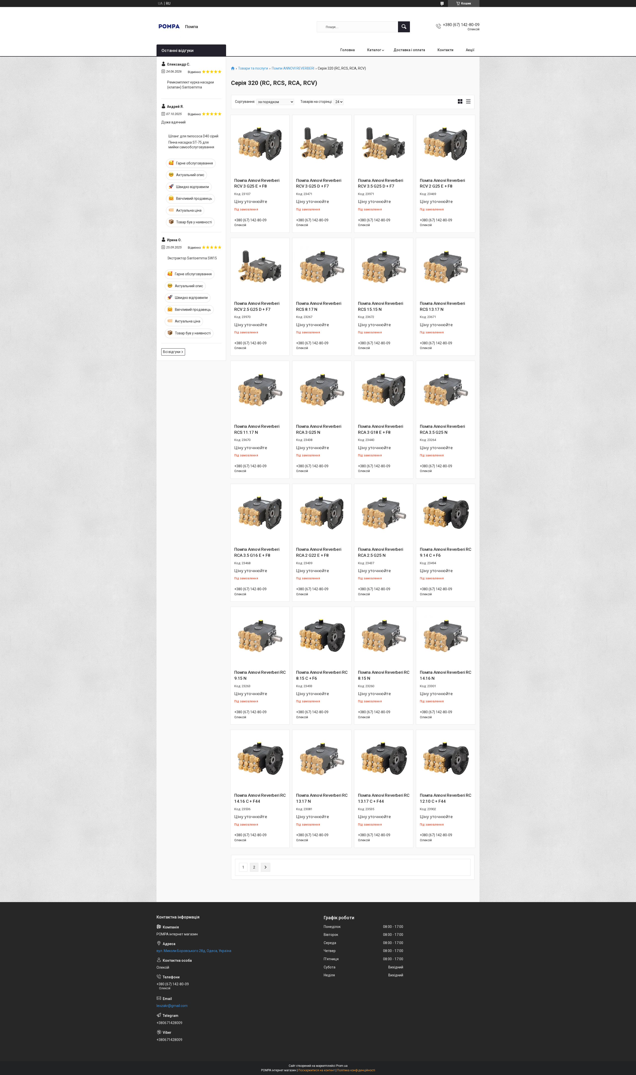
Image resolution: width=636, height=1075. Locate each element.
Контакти (445, 50)
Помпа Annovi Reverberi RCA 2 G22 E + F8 (318, 552)
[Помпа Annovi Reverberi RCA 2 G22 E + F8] (321, 513)
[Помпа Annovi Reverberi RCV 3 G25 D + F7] (321, 144)
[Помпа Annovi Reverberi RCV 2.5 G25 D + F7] (260, 267)
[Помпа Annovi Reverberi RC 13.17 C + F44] (383, 759)
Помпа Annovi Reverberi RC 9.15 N (260, 675)
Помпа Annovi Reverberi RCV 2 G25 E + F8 (442, 183)
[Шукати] (404, 26)
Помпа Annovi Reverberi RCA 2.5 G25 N (380, 552)
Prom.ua (342, 1066)
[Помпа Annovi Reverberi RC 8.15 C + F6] (321, 636)
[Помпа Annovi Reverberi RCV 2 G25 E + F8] (445, 144)
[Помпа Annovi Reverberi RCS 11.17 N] (260, 390)
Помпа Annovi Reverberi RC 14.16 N (445, 675)
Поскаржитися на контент (316, 1070)
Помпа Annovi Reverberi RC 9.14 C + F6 (445, 552)
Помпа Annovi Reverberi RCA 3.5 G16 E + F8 (256, 552)
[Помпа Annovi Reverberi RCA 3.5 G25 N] (445, 390)
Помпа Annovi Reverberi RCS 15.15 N (380, 306)
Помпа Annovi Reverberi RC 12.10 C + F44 (445, 798)
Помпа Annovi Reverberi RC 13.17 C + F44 (383, 798)
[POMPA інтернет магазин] (169, 26)
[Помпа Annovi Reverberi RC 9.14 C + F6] (445, 513)
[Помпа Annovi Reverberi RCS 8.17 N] (321, 267)
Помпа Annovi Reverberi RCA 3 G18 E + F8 (380, 429)
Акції (470, 50)
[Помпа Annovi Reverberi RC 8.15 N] (383, 636)
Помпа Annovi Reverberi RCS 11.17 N (256, 429)
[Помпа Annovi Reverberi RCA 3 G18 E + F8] (383, 390)
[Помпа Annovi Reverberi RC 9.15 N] (260, 636)
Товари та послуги (253, 68)
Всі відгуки (171, 352)
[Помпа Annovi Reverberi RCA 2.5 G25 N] (383, 513)
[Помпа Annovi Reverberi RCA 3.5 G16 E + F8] (260, 513)
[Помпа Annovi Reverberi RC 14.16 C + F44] (260, 759)
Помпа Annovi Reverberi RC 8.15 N (383, 675)
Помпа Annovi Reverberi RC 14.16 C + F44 (260, 798)
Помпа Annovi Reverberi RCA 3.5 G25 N (442, 429)
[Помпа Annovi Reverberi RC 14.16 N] (445, 636)
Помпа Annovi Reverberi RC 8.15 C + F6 (322, 675)
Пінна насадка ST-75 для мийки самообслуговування (191, 144)
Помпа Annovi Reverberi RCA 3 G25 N (318, 429)
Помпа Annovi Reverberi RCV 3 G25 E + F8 (256, 183)
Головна (347, 50)
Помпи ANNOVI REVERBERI (293, 68)
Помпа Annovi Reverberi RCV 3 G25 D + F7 (318, 183)
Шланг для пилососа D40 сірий (193, 136)
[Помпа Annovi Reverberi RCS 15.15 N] (383, 267)
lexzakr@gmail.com (172, 1006)
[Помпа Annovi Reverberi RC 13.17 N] (321, 759)
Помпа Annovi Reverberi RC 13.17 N (322, 798)
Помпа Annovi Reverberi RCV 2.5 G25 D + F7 (256, 306)
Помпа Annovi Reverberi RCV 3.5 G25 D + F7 (380, 183)
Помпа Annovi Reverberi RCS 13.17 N (442, 306)
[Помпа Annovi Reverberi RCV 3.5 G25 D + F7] (383, 144)
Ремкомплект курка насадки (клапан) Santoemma (190, 84)
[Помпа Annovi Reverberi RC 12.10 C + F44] (445, 759)
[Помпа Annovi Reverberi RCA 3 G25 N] (321, 390)
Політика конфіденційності (356, 1070)
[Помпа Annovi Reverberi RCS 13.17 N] (445, 267)
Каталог (374, 50)
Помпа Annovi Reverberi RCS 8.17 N (318, 306)
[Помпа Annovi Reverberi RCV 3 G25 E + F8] (260, 144)
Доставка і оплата (409, 50)
